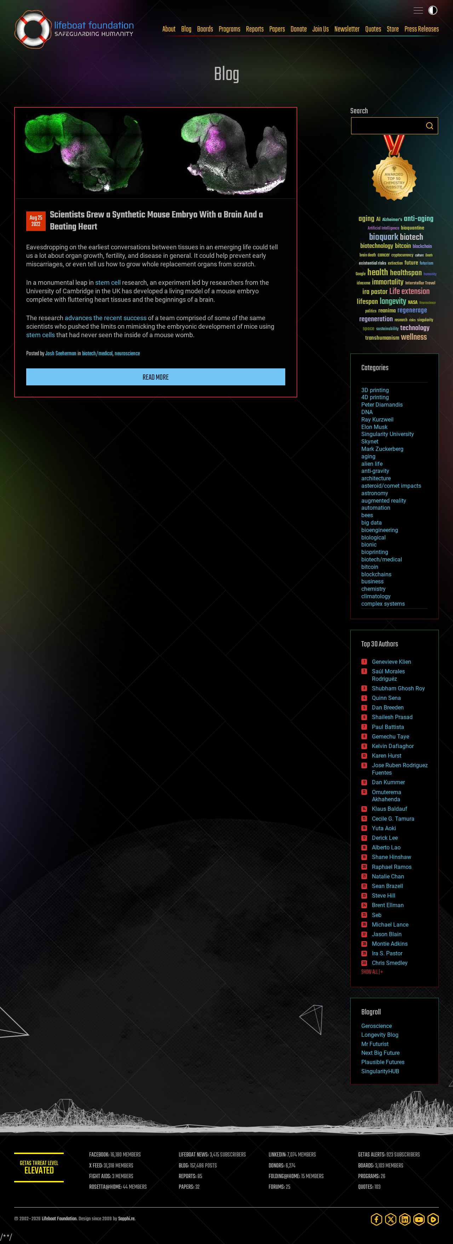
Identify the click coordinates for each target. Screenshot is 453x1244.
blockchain (422, 247)
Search (429, 125)
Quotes (373, 29)
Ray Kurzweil (377, 419)
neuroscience (127, 353)
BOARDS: (366, 1166)
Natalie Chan (388, 876)
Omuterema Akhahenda (386, 796)
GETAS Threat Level (39, 1168)
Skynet (369, 441)
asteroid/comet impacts (391, 485)
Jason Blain (387, 934)
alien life (372, 463)
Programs (229, 29)
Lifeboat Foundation (59, 1219)
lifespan (367, 302)
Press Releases (422, 29)
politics (371, 311)
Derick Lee (385, 838)
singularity (425, 320)
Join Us (320, 29)
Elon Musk (374, 427)
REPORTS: (187, 1176)
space (368, 329)
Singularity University (387, 434)
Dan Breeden (388, 707)
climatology (376, 596)
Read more (156, 378)
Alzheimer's (392, 220)
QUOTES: (365, 1187)
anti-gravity (375, 471)
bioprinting (374, 552)
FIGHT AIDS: (100, 1176)
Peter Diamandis (382, 404)
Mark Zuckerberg (382, 449)
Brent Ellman (388, 905)
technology (415, 328)
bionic (369, 544)
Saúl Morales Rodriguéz (388, 675)
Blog (186, 29)
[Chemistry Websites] (394, 169)
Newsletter (347, 29)
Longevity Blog (379, 1034)
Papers (277, 29)
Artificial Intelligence (383, 228)
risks (412, 320)
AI (378, 219)
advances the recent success (106, 318)
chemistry (373, 589)
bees (367, 515)
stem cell (108, 282)
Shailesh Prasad (392, 717)
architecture (376, 478)
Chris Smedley (390, 963)
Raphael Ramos (392, 867)
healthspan (406, 273)
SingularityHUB (380, 1071)
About (169, 29)
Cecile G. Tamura (393, 818)
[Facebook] (376, 1219)
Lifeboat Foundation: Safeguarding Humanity (74, 29)
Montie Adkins (390, 943)
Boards (205, 29)
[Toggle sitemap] (418, 10)
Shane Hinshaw (391, 857)
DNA (367, 412)
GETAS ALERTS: (371, 1155)
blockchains (376, 574)
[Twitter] (390, 1219)
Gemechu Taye (390, 736)
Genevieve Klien (391, 661)
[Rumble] (433, 1219)
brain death (368, 255)
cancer (384, 255)
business (372, 581)
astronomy (374, 493)
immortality (387, 282)
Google (361, 274)
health (377, 273)
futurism (426, 263)
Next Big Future (380, 1053)
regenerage (412, 311)
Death (428, 256)
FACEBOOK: (99, 1155)
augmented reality (383, 500)
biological (373, 537)
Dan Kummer (388, 782)
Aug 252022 (36, 221)
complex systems (383, 603)
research (401, 320)
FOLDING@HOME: (284, 1176)
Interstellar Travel (420, 283)
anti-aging (419, 219)
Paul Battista (388, 727)
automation (375, 507)
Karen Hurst (386, 755)
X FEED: (96, 1166)
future (411, 263)
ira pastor (375, 292)
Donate (299, 29)
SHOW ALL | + (372, 972)
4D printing (375, 397)
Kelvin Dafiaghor (393, 746)
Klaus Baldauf (389, 808)
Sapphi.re (126, 1219)
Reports (255, 29)
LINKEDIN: (277, 1155)
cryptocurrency (402, 255)
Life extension (409, 291)
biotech (411, 237)
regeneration (376, 319)
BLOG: (184, 1166)
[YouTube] (419, 1219)
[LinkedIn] (405, 1219)
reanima (387, 310)
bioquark (383, 237)
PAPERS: (186, 1187)
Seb (377, 915)
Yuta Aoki (384, 828)
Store (393, 29)
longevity (393, 301)
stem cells (40, 335)
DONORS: (277, 1166)
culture (419, 256)
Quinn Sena (386, 698)
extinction (395, 263)
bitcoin (403, 246)
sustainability (387, 329)
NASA (413, 303)
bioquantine (412, 228)
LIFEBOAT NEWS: (194, 1155)
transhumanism (382, 338)
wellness (414, 337)
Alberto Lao (386, 847)
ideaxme (363, 283)
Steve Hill (383, 895)
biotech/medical (97, 353)
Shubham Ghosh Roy (398, 688)
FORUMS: (277, 1187)
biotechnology (376, 246)
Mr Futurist (375, 1044)
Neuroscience (427, 303)
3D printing (375, 390)
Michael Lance (390, 924)
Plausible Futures (383, 1062)
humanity (430, 274)
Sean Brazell (387, 886)
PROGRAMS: (369, 1176)
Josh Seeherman (60, 353)
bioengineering (379, 530)
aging (366, 219)
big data (371, 522)
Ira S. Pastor (387, 953)
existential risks (372, 263)
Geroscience (376, 1026)
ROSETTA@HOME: (105, 1187)
